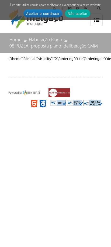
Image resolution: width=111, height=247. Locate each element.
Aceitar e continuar (43, 13)
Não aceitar (78, 13)
